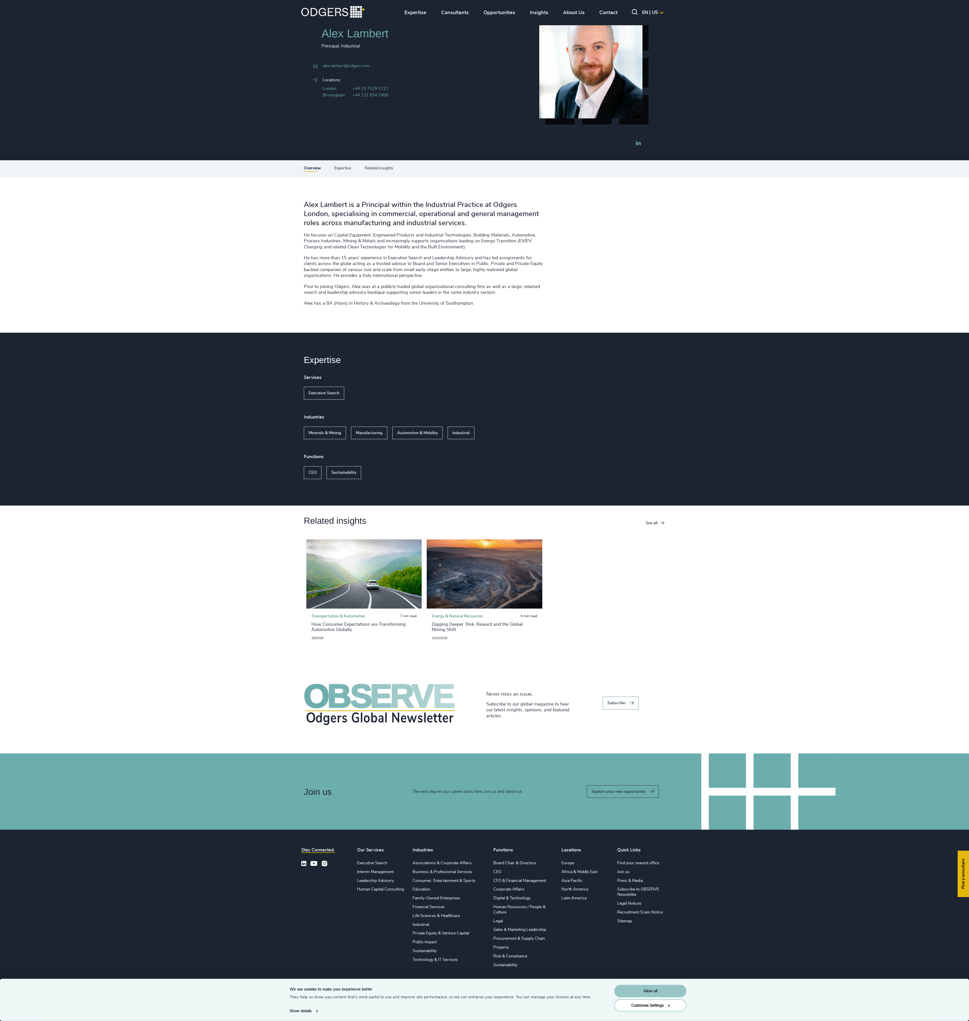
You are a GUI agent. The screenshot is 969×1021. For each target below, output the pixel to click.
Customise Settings (647, 1005)
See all (652, 523)
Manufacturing (369, 433)
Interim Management (375, 872)
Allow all (650, 991)
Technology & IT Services (435, 960)
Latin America (573, 898)
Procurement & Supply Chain (519, 938)
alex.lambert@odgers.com (346, 66)
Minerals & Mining (325, 433)
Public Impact (425, 942)
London (329, 89)
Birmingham (334, 95)
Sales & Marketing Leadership (519, 930)
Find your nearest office (638, 863)
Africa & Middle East (579, 872)
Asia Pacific (571, 881)
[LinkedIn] (638, 144)
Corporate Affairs (508, 889)
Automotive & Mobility (417, 433)
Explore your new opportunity (618, 792)
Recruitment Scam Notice (640, 912)
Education (421, 889)
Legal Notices (629, 903)
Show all (358, 393)
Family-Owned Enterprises (436, 898)
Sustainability (343, 472)
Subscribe (616, 703)
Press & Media (630, 881)
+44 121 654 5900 (370, 95)
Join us (623, 872)
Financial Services (429, 907)
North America (574, 889)
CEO (313, 472)
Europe (567, 863)
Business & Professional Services (442, 872)
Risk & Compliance (510, 956)
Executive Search (324, 393)
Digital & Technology (511, 898)
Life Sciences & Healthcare (436, 916)
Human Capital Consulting (380, 889)
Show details (301, 1011)
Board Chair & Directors (514, 863)
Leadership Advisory (375, 881)
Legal (498, 921)
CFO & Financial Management (519, 881)
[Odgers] (332, 12)
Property (501, 947)
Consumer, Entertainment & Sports (444, 881)
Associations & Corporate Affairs (442, 863)
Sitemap (624, 921)
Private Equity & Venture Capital (441, 933)
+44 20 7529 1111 (370, 89)
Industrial (461, 433)
